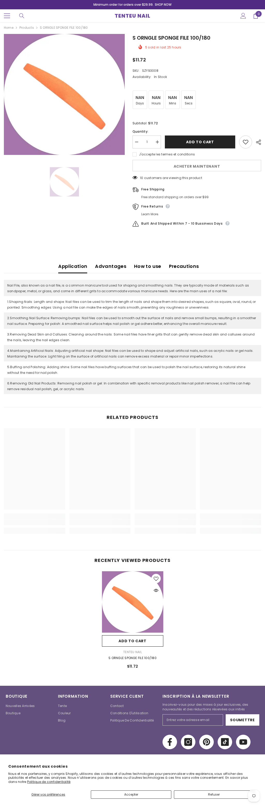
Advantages (110, 266)
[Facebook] (170, 742)
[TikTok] (225, 742)
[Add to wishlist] (245, 141)
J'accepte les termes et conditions (167, 154)
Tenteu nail (132, 652)
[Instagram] (188, 742)
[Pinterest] (206, 742)
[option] (64, 94)
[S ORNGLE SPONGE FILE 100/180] (132, 602)
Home (8, 27)
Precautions (184, 266)
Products (26, 27)
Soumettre (242, 720)
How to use (147, 266)
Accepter (131, 794)
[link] (34, 522)
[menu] (7, 16)
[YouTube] (243, 742)
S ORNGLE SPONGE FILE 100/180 (132, 658)
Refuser (214, 794)
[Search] (22, 16)
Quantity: (140, 131)
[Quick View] (156, 590)
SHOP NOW (163, 4)
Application (72, 266)
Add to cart (200, 142)
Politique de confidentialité (49, 782)
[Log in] (243, 16)
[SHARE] (256, 142)
